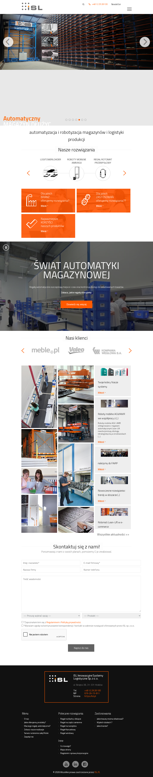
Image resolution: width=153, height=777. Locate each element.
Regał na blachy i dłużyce (70, 718)
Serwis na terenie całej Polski (36, 733)
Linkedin (75, 764)
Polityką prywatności (71, 622)
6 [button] (82, 120)
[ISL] (33, 6)
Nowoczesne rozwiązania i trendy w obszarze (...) (111, 493)
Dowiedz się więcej (76, 304)
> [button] (6, 247)
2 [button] (70, 120)
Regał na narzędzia (68, 725)
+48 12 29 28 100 (100, 4)
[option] (76, 70)
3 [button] (73, 120)
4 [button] (76, 120)
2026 (57, 772)
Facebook (84, 764)
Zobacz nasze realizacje (34, 729)
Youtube (66, 764)
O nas (26, 718)
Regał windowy (67, 733)
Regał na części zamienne (71, 722)
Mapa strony (65, 749)
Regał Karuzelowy (68, 729)
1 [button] (66, 120)
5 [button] (79, 120)
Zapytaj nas (29, 736)
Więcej (43, 205)
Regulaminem (53, 622)
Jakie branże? (102, 725)
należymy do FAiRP (108, 463)
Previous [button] (8, 42)
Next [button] (145, 42)
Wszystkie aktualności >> (113, 534)
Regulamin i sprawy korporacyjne (74, 753)
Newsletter (116, 4)
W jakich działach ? (104, 722)
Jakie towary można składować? (110, 718)
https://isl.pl (90, 696)
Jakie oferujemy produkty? (35, 722)
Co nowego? (65, 746)
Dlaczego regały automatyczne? (37, 725)
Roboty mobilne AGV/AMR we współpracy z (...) (111, 416)
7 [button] (85, 120)
